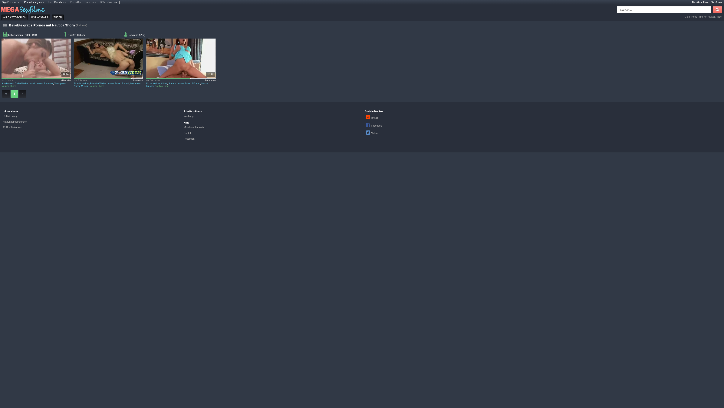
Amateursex (8, 83)
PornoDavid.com (57, 2)
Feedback (189, 138)
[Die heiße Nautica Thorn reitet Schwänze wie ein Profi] (36, 58)
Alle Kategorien (14, 17)
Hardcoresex (36, 83)
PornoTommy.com (34, 2)
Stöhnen (196, 83)
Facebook (376, 125)
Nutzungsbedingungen (15, 121)
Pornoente (138, 80)
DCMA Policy (10, 116)
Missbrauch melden (194, 127)
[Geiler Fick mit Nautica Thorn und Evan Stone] (181, 58)
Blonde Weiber (81, 83)
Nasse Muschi (81, 86)
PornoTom (90, 2)
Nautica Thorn (9, 86)
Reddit (374, 118)
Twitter (374, 133)
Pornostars (39, 17)
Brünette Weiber (98, 83)
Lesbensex (135, 83)
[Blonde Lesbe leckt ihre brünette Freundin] (108, 58)
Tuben (58, 17)
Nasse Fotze (114, 83)
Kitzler (164, 83)
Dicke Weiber (21, 83)
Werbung (188, 116)
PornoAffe (75, 2)
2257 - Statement (12, 127)
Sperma (172, 83)
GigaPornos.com (11, 2)
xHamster (66, 80)
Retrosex (48, 83)
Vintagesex (60, 83)
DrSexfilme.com (108, 2)
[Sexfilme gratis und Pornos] (22, 9)
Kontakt (188, 133)
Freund (125, 83)
